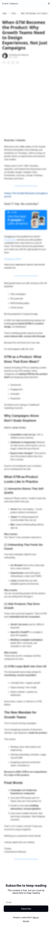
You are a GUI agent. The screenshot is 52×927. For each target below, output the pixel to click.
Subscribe (26, 908)
